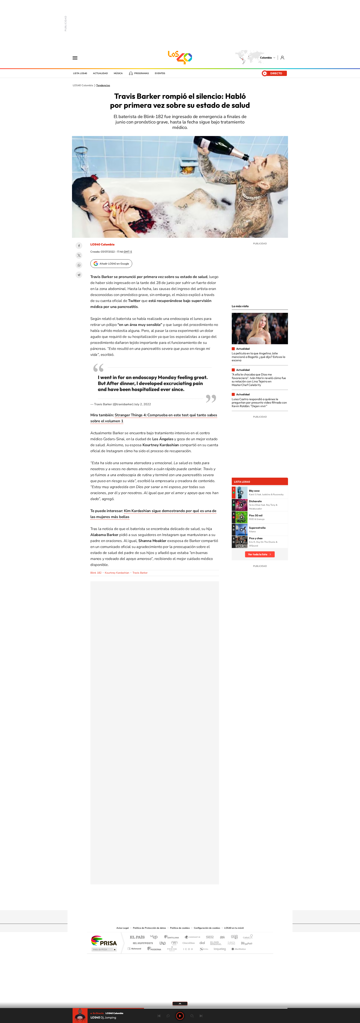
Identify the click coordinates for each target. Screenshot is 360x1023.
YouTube (180, 903)
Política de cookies (180, 927)
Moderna (153, 947)
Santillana (172, 937)
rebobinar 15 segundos (168, 1016)
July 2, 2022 (142, 404)
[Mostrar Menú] (77, 58)
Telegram (79, 274)
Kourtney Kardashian (117, 573)
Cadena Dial (202, 942)
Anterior (159, 1016)
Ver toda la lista (257, 554)
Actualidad (100, 73)
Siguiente (201, 1016)
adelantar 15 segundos (192, 1016)
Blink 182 (95, 573)
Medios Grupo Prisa (103, 949)
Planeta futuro (230, 942)
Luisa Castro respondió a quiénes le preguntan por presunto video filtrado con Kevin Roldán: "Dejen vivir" (259, 402)
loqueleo (220, 947)
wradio (173, 942)
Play (180, 1016)
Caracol (246, 937)
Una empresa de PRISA (103, 940)
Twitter (79, 255)
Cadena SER (208, 937)
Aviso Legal (122, 927)
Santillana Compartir (192, 937)
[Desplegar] (180, 1003)
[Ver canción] (242, 493)
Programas (141, 73)
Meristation (238, 947)
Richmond (134, 947)
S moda (203, 947)
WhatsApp (79, 265)
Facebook (79, 245)
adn (233, 937)
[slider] (180, 1008)
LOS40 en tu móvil (234, 927)
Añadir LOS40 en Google (114, 263)
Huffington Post (142, 942)
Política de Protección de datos (149, 927)
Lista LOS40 (80, 73)
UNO (163, 942)
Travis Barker (140, 573)
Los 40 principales (155, 937)
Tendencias (103, 85)
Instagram (173, 903)
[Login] (282, 57)
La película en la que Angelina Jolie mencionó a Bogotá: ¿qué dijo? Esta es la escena (258, 356)
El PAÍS (137, 937)
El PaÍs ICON (187, 947)
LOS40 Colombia (180, 58)
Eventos (160, 73)
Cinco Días (188, 942)
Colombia (266, 57)
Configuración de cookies (207, 927)
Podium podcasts (171, 947)
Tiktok (165, 903)
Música (118, 73)
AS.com (220, 937)
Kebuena (243, 942)
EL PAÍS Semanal (216, 942)
